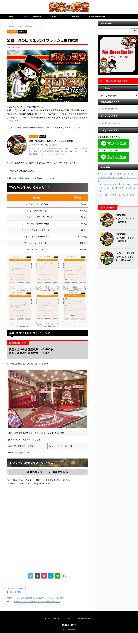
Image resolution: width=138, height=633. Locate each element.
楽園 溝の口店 (50, 145)
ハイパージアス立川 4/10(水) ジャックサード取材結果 (125, 256)
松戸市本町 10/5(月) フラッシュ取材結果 (125, 218)
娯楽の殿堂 (69, 625)
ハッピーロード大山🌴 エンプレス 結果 (116, 195)
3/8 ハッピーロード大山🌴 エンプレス (115, 174)
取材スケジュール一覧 (32, 16)
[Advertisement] (29, 509)
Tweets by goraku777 (108, 108)
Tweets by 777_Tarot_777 (110, 123)
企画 (54, 16)
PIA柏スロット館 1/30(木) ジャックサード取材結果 (37, 601)
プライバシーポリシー (52, 618)
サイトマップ (69, 618)
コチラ (16, 452)
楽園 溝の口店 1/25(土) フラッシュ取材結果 (51, 140)
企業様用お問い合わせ (85, 618)
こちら (67, 480)
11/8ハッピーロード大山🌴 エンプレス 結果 (118, 184)
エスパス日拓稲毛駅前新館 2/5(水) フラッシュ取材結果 (39, 598)
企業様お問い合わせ (97, 16)
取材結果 (75, 16)
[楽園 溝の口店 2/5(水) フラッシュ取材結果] (51, 576)
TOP (11, 16)
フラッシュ (13, 588)
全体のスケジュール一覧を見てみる (47, 472)
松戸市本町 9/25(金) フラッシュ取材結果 (125, 237)
